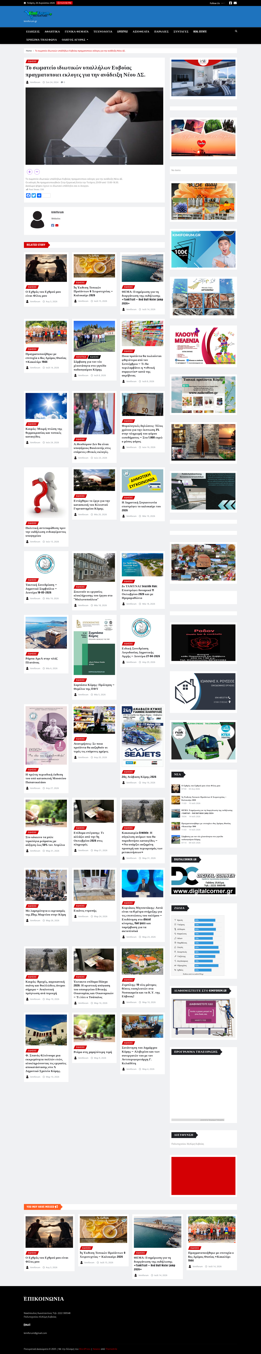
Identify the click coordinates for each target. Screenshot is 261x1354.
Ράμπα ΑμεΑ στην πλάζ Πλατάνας (42, 660)
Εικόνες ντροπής (85, 910)
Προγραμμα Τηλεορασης (216, 1120)
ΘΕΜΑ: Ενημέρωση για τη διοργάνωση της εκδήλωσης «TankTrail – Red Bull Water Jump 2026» (142, 298)
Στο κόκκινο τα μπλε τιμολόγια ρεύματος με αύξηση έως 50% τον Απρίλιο (45, 841)
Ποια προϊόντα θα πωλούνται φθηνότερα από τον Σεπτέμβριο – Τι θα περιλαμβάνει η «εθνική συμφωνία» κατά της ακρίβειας (142, 366)
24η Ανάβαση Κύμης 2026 (139, 777)
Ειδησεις (33, 32)
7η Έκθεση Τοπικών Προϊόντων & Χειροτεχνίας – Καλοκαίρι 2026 (93, 291)
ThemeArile (111, 1348)
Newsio (96, 1348)
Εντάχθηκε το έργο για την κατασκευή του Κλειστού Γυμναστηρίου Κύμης (92, 505)
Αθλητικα (52, 32)
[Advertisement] (205, 1176)
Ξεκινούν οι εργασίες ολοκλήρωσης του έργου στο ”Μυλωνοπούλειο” (93, 596)
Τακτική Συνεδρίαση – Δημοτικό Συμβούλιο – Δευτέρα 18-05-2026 (41, 589)
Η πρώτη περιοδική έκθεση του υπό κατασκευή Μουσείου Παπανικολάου (46, 778)
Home (29, 50)
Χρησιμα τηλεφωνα (41, 40)
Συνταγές (181, 32)
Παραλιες (161, 32)
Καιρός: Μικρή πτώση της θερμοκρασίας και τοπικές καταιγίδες (44, 433)
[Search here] (236, 31)
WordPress (85, 1348)
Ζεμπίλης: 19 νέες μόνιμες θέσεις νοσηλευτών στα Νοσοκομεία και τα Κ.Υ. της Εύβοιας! (141, 991)
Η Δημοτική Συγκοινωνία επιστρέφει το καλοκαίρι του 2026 (141, 506)
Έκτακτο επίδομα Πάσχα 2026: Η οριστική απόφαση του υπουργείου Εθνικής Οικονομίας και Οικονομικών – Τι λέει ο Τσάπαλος (94, 990)
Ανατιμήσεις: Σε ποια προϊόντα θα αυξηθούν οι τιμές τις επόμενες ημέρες (91, 748)
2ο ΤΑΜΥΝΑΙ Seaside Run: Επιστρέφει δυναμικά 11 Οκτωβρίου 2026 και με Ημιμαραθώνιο (140, 592)
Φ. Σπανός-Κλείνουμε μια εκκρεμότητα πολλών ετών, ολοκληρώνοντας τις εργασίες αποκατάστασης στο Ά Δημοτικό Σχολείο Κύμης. (46, 1063)
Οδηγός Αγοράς (74, 40)
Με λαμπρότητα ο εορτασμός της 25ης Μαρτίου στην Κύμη (46, 913)
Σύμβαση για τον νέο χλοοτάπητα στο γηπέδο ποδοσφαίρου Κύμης (90, 366)
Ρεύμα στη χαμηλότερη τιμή (93, 1052)
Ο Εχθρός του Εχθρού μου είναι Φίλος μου (43, 294)
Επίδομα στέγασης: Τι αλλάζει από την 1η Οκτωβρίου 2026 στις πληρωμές (89, 839)
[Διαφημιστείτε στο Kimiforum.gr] (203, 1018)
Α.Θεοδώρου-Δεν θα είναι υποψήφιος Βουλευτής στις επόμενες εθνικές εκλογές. (92, 448)
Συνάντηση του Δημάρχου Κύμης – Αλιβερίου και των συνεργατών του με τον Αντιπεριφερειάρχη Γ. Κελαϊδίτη (141, 1056)
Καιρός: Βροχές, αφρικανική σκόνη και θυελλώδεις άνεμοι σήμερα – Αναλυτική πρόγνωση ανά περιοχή (45, 988)
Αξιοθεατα (141, 32)
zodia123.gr (198, 974)
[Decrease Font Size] (37, 172)
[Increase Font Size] (29, 172)
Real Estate (200, 32)
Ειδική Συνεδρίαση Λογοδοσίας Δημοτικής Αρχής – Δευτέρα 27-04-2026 (141, 652)
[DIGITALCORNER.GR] (203, 880)
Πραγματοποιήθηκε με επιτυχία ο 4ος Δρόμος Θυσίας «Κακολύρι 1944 (46, 358)
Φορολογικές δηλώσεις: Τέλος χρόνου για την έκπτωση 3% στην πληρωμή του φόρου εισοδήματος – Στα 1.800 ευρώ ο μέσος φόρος (142, 434)
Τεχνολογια (103, 32)
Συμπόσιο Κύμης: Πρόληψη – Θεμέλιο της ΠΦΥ (94, 687)
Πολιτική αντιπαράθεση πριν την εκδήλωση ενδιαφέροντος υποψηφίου (46, 532)
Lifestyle (122, 32)
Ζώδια (185, 974)
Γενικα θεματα (77, 32)
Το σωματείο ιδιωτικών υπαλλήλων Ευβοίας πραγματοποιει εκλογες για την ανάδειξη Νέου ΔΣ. (80, 50)
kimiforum (35, 82)
